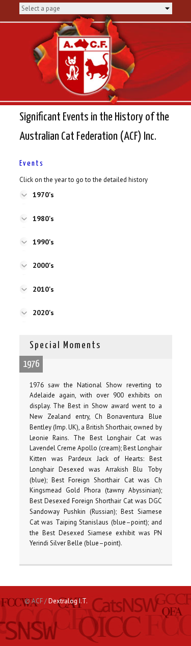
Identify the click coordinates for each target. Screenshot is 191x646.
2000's (43, 265)
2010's (43, 289)
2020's (43, 312)
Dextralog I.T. (68, 601)
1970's (43, 194)
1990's (43, 242)
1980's (43, 218)
